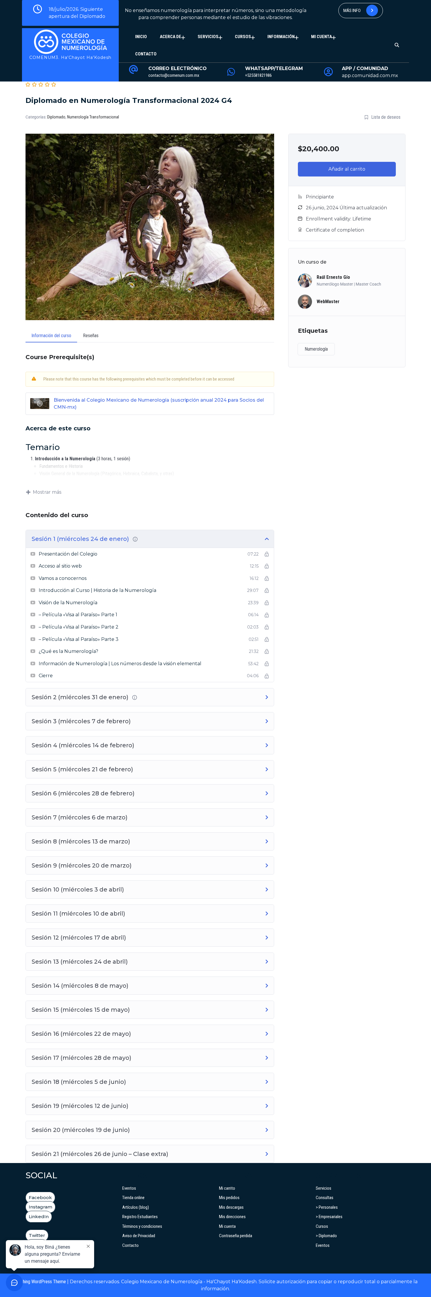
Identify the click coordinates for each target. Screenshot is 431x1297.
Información (281, 36)
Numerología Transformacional (93, 117)
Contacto (146, 54)
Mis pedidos (229, 1197)
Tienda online (133, 1197)
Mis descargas (231, 1207)
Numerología (316, 349)
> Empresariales (329, 1216)
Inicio (141, 36)
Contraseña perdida (235, 1235)
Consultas (324, 1197)
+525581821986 (258, 75)
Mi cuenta (321, 36)
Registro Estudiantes (140, 1216)
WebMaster (328, 301)
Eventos (129, 1188)
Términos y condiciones (142, 1226)
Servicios (208, 36)
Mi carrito (227, 1188)
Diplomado (56, 117)
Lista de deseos (386, 117)
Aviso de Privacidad (138, 1235)
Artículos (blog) (135, 1207)
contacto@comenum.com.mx (173, 75)
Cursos (243, 36)
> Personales (327, 1207)
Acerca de (170, 36)
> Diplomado (326, 1235)
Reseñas (91, 335)
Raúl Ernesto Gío (333, 277)
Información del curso (51, 335)
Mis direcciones (232, 1216)
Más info (352, 10)
